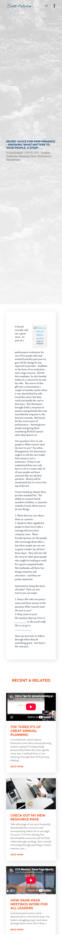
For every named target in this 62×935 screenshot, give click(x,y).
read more (16, 766)
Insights (45, 152)
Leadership (12, 156)
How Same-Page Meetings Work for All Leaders (29, 904)
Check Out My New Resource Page (28, 817)
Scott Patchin (16, 152)
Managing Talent (28, 156)
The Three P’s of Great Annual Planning (25, 731)
